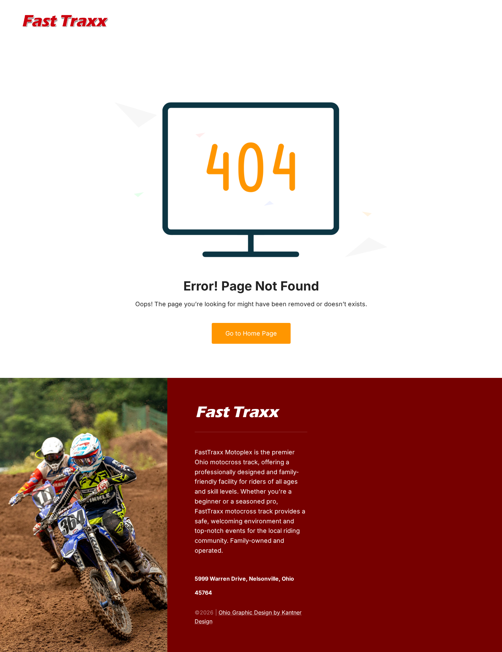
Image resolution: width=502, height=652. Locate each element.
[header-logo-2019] (65, 17)
